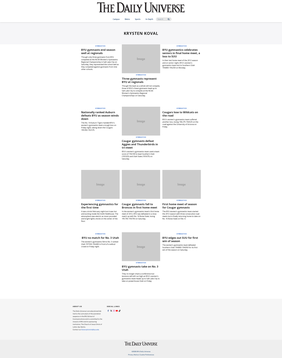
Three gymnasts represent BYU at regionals (139, 80)
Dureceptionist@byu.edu (90, 329)
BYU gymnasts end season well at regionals (98, 51)
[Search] (169, 19)
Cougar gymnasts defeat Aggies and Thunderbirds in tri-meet (140, 144)
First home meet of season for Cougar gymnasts (179, 205)
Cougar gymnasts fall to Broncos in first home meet (139, 205)
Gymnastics (100, 46)
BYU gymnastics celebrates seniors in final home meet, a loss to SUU (181, 53)
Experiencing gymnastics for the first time (99, 205)
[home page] (141, 10)
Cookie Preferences (147, 355)
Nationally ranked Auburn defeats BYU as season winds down (100, 115)
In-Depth (149, 19)
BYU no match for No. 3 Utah (100, 238)
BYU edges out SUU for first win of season (180, 239)
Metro (127, 19)
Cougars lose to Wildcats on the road (180, 113)
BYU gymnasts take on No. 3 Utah (140, 268)
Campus (116, 19)
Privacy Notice (133, 355)
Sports (137, 19)
